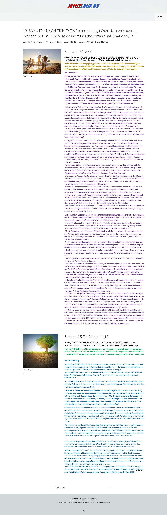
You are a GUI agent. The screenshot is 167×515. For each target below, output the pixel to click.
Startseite (74, 499)
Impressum (92, 499)
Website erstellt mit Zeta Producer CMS (94, 502)
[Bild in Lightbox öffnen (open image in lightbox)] (42, 61)
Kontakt (83, 499)
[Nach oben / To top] (83, 510)
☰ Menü (161, 17)
